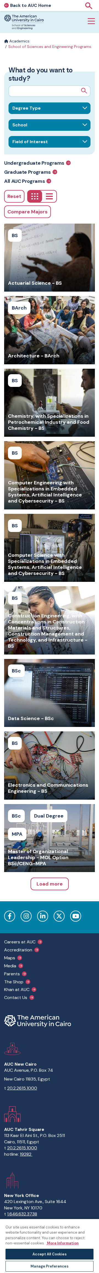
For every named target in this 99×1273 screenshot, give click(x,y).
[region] (49, 1245)
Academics (18, 41)
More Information (62, 1243)
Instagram (26, 916)
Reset (14, 196)
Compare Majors (27, 211)
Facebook (9, 916)
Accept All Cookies (49, 1254)
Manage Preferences (49, 1266)
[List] (49, 196)
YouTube (75, 916)
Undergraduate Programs (34, 163)
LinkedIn (42, 916)
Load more (50, 884)
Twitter (59, 916)
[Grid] (35, 196)
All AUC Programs (24, 181)
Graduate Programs (27, 172)
